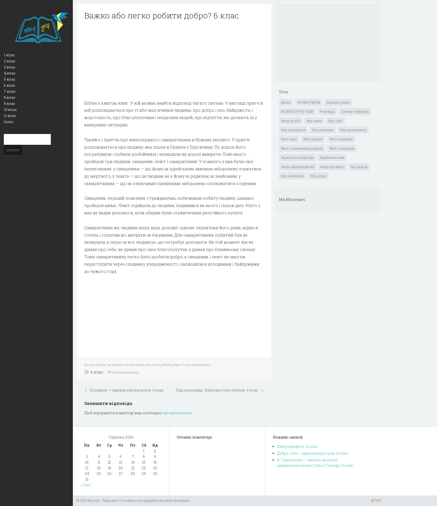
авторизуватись (178, 412)
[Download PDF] (174, 60)
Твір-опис (335, 121)
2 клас (9, 61)
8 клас (9, 97)
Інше (8, 121)
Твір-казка (314, 121)
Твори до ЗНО (290, 121)
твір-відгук (359, 167)
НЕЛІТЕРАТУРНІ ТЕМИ (297, 111)
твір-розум (318, 176)
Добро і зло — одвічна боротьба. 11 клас (312, 453)
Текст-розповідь (341, 139)
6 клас (9, 85)
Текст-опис (289, 139)
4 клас (9, 73)
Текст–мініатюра (341, 148)
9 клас (9, 103)
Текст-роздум (313, 139)
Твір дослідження (353, 130)
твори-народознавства (297, 167)
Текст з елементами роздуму (302, 148)
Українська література (297, 157)
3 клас (9, 67)
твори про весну (332, 167)
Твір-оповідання (293, 130)
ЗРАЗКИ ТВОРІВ (308, 102)
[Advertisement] (174, 60)
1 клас (9, 55)
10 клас (10, 109)
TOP (377, 500)
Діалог (286, 102)
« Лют (86, 484)
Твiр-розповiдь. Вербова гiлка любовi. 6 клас (217, 390)
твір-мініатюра (292, 176)
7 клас (9, 91)
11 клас (10, 115)
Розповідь (327, 111)
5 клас (9, 79)
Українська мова (332, 157)
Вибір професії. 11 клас (297, 446)
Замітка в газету (338, 102)
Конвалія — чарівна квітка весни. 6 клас (127, 390)
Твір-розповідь (323, 130)
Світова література (355, 111)
